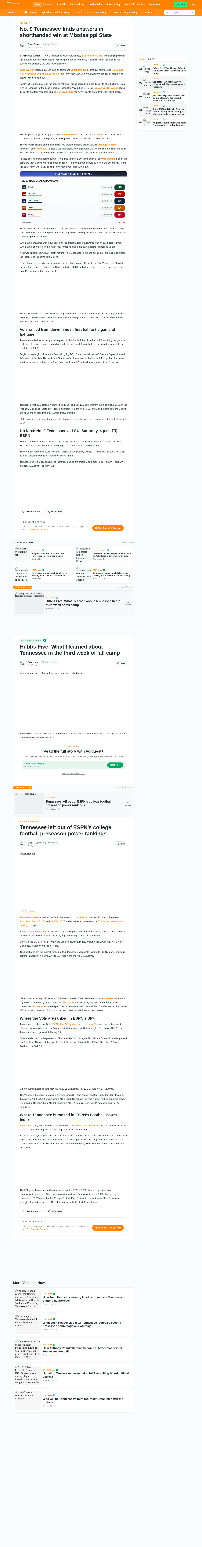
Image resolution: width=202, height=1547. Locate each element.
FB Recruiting (77, 4)
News (37, 4)
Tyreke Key (41, 148)
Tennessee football (29, 917)
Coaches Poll (81, 917)
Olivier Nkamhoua (63, 92)
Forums (47, 4)
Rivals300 (147, 12)
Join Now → (115, 765)
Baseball (129, 4)
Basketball (94, 4)
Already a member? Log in (73, 773)
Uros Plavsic (108, 158)
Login (192, 4)
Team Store (155, 4)
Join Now (180, 4)
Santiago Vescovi (107, 144)
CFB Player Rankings (97, 12)
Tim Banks (68, 1002)
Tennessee (25, 1125)
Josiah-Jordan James (106, 88)
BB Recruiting (113, 4)
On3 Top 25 (56, 921)
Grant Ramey (34, 44)
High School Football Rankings (55, 12)
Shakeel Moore (70, 134)
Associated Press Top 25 (32, 921)
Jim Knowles (39, 1006)
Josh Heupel (110, 998)
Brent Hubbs (34, 662)
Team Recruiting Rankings (125, 12)
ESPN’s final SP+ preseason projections (72, 1024)
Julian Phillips (78, 70)
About (140, 4)
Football (60, 4)
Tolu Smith (97, 134)
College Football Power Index (85, 1125)
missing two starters (91, 55)
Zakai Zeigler (27, 70)
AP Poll (78, 12)
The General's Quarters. (37, 529)
